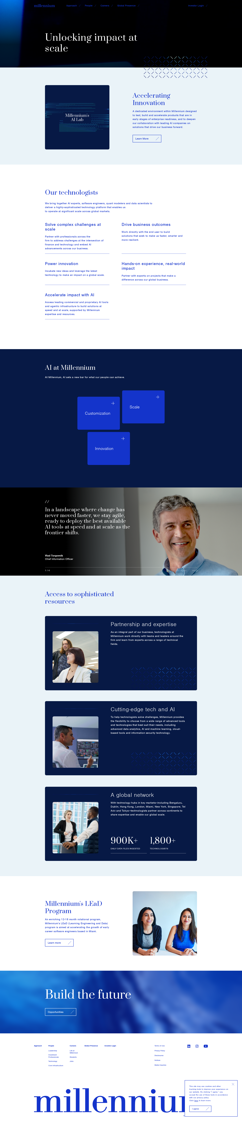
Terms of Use (160, 1046)
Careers (104, 5)
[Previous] (185, 571)
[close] (232, 1084)
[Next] (194, 571)
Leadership (52, 1051)
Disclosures (159, 1055)
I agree (195, 1108)
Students (73, 1057)
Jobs (71, 1061)
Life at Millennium (74, 1052)
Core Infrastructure (55, 1065)
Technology (52, 1061)
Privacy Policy (160, 1051)
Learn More (141, 138)
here (196, 1100)
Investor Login (196, 5)
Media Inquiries (160, 1065)
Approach (71, 5)
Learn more (54, 942)
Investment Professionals (53, 1056)
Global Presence (126, 5)
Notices (157, 1060)
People (89, 5)
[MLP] (44, 5)
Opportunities (55, 1012)
